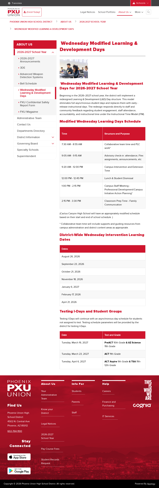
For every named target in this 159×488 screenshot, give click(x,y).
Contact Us (23, 124)
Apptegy (151, 484)
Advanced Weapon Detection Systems (31, 75)
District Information (28, 137)
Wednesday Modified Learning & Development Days (44, 29)
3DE (22, 67)
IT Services (108, 416)
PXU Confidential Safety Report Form (34, 104)
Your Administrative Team (49, 395)
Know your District (47, 411)
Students (76, 391)
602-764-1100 (14, 431)
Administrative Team (29, 118)
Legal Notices (87, 12)
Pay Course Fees (50, 448)
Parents (76, 401)
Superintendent (26, 156)
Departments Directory (31, 131)
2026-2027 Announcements (30, 60)
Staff (74, 412)
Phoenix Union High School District (31, 21)
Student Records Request (50, 461)
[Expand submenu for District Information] (53, 137)
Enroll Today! (33, 12)
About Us (123, 12)
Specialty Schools (28, 149)
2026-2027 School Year (93, 21)
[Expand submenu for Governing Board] (53, 144)
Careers (106, 391)
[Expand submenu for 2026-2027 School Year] (53, 52)
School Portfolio (106, 12)
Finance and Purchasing (109, 403)
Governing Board (27, 143)
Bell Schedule (28, 83)
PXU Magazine (29, 111)
